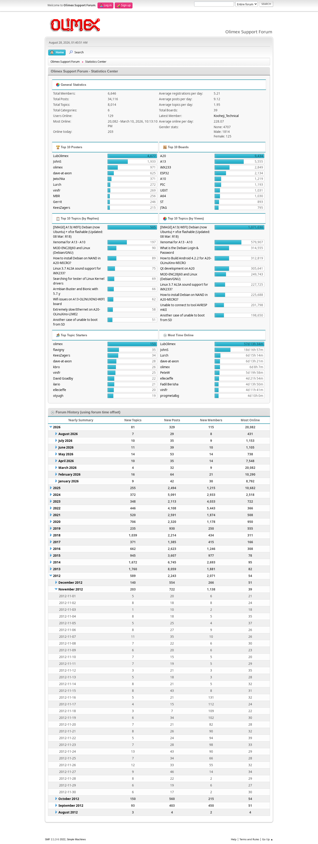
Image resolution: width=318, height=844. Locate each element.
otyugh (58, 396)
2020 (57, 522)
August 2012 (68, 812)
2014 (57, 562)
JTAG (163, 208)
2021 (57, 515)
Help (234, 839)
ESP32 (164, 173)
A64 (163, 196)
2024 (57, 495)
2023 (57, 501)
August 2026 (68, 434)
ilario (56, 384)
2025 (57, 488)
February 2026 (69, 474)
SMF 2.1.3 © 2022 (55, 839)
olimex (58, 167)
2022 (57, 508)
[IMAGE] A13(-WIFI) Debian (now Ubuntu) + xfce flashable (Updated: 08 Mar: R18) (78, 232)
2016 (57, 549)
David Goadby (63, 378)
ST (161, 202)
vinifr (57, 190)
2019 (57, 528)
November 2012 (70, 589)
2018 (57, 535)
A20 (163, 156)
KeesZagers (61, 208)
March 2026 (67, 468)
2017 (57, 542)
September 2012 (70, 805)
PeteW (165, 373)
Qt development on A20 (177, 268)
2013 (57, 569)
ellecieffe (59, 390)
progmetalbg (169, 396)
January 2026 (68, 481)
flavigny (58, 350)
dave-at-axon (62, 173)
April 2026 (66, 461)
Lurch (57, 184)
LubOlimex (60, 156)
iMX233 (165, 167)
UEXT (164, 190)
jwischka (59, 179)
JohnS (57, 161)
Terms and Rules (249, 839)
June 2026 (66, 447)
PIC (162, 184)
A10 (163, 179)
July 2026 (65, 441)
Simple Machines (76, 839)
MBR (56, 196)
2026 (57, 427)
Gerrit (57, 202)
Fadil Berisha (169, 384)
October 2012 (68, 799)
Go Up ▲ (267, 839)
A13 (163, 161)
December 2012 (70, 582)
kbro (56, 367)
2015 (57, 555)
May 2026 (65, 454)
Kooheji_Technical (226, 116)
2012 (57, 576)
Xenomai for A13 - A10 (69, 242)
